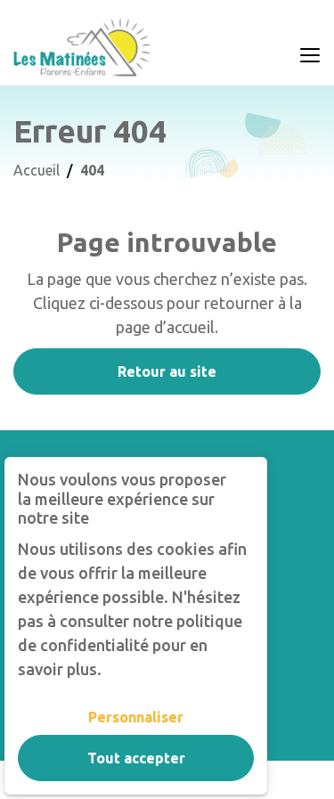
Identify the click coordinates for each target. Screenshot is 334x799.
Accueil (36, 170)
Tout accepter (136, 758)
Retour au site (167, 371)
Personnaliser (135, 717)
